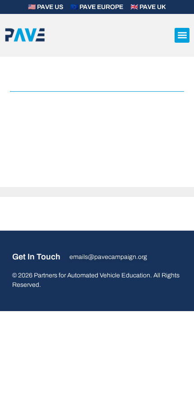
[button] (182, 35)
